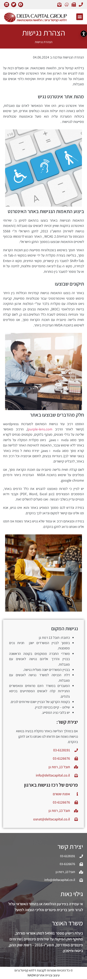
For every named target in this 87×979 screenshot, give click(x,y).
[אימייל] (58, 4)
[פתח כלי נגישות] (84, 33)
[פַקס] (73, 4)
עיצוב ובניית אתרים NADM (44, 975)
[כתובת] (65, 4)
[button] (20, 4)
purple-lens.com (40, 429)
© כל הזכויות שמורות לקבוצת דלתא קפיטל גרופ (43, 970)
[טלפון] (80, 4)
